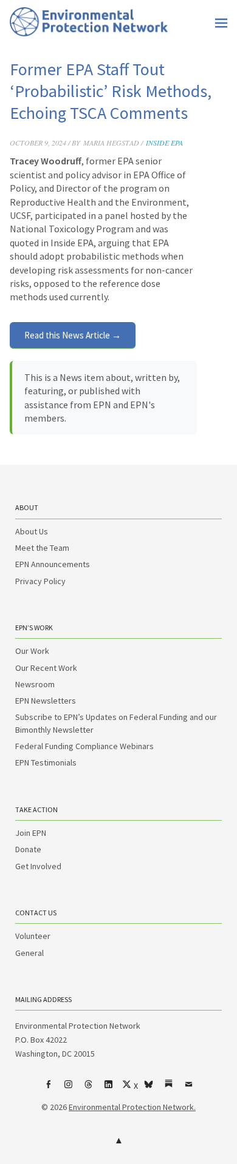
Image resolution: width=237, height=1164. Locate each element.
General (29, 952)
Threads (89, 1089)
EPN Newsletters (45, 700)
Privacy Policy (40, 581)
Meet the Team (42, 547)
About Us (31, 531)
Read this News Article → (72, 335)
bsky (149, 1089)
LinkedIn (109, 1089)
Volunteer (32, 935)
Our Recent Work (46, 667)
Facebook (49, 1089)
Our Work (32, 650)
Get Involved (38, 866)
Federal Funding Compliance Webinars (84, 746)
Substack (169, 1089)
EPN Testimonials (46, 762)
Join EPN (30, 832)
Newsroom (35, 684)
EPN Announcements (52, 564)
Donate (28, 849)
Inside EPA (164, 142)
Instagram (69, 1089)
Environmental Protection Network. (132, 1107)
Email (189, 1089)
